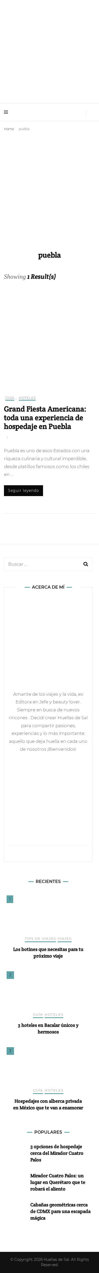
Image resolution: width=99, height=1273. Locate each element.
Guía (9, 398)
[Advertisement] (49, 185)
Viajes (65, 938)
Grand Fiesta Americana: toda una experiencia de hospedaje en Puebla (45, 417)
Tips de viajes (40, 938)
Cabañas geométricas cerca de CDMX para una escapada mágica (60, 1211)
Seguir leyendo (23, 490)
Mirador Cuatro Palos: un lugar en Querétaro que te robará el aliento (57, 1182)
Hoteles (27, 398)
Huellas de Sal (56, 1259)
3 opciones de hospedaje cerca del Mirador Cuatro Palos (56, 1153)
